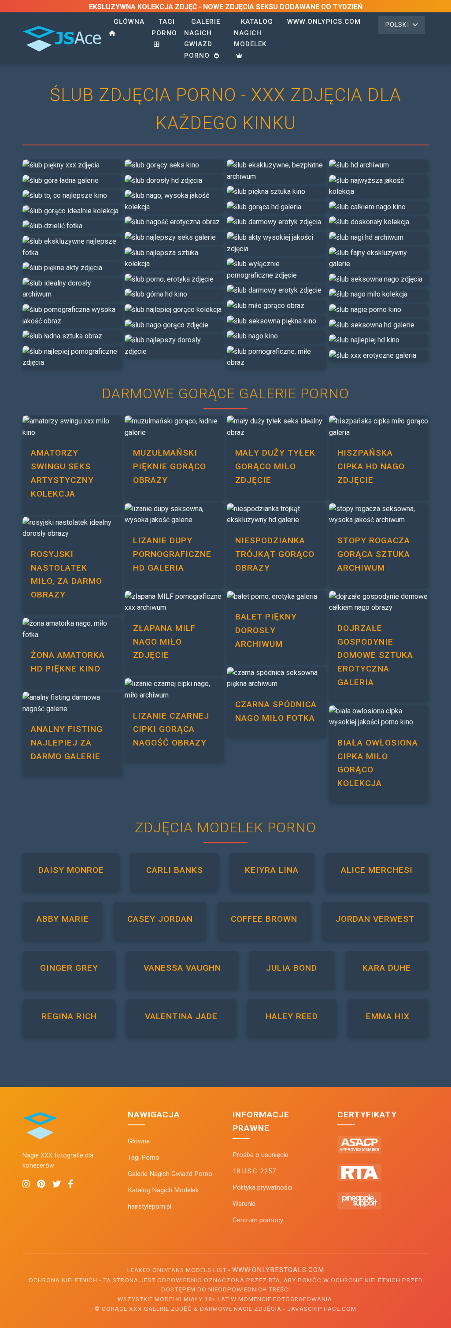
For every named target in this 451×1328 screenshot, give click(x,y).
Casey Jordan (160, 919)
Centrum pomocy (258, 1220)
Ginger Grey (69, 968)
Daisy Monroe (71, 870)
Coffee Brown (264, 919)
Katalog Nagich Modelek (253, 33)
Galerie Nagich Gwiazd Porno (202, 38)
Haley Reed (292, 1016)
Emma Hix (388, 1016)
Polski (397, 25)
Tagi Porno (164, 27)
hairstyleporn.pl (149, 1206)
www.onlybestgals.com (278, 1270)
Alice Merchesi (377, 870)
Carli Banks (174, 870)
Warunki (244, 1204)
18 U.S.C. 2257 (254, 1171)
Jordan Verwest (375, 919)
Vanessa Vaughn (182, 968)
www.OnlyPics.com (324, 22)
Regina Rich (69, 1016)
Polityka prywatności (262, 1187)
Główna (129, 22)
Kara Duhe (386, 968)
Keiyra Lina (272, 870)
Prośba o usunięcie (260, 1155)
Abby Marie (63, 919)
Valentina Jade (181, 1016)
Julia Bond (291, 968)
